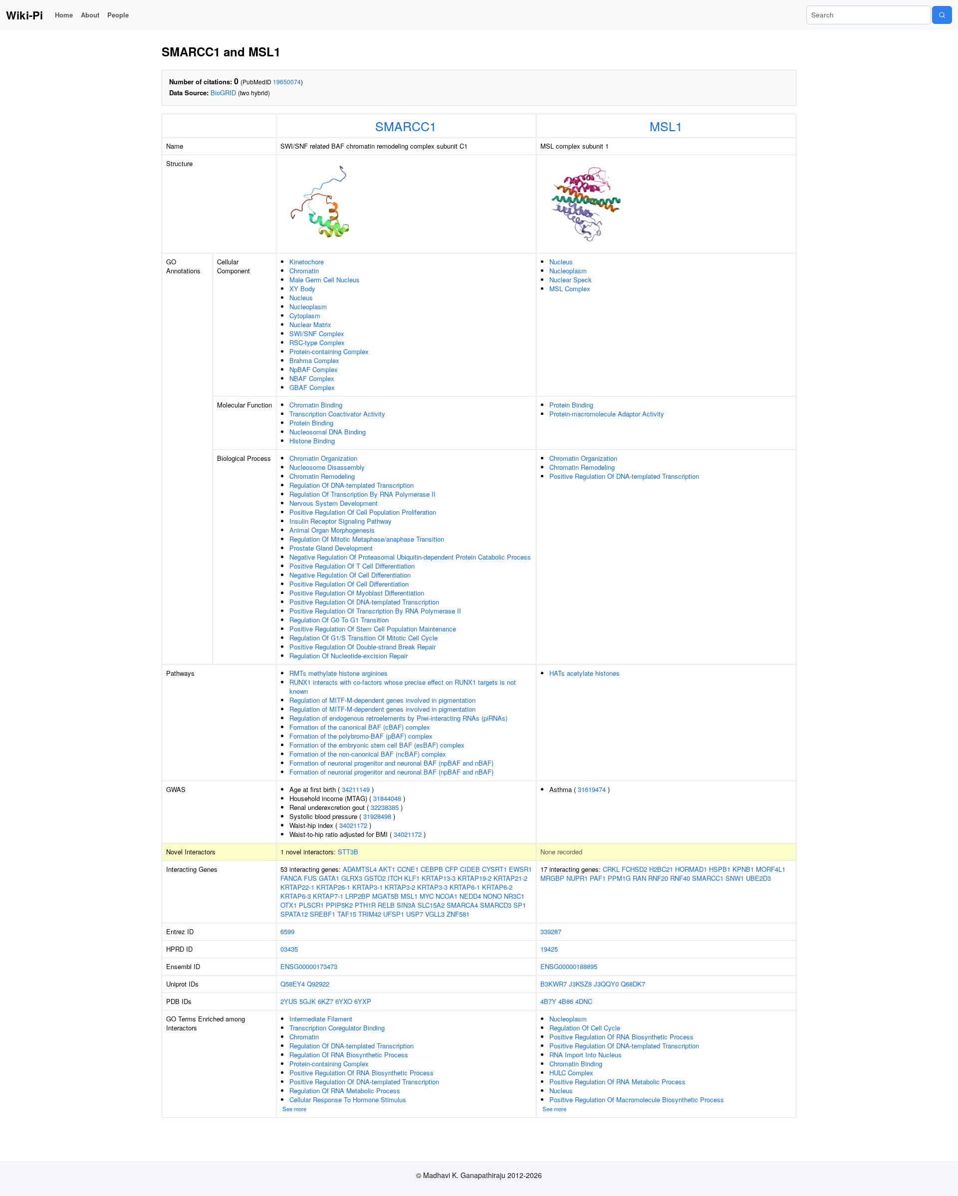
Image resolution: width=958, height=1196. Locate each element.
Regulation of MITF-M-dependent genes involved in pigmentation (382, 700)
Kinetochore (306, 261)
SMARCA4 (462, 905)
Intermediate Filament (320, 1018)
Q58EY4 (292, 984)
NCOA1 (447, 896)
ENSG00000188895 (568, 966)
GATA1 (329, 878)
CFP (451, 869)
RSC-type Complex (317, 342)
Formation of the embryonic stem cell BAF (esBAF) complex (377, 745)
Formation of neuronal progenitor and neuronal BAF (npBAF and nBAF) (391, 763)
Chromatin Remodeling (322, 476)
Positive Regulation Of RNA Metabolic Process (617, 1081)
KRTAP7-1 (328, 896)
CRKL (611, 869)
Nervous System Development (333, 503)
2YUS (288, 1001)
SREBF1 (322, 914)
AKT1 (387, 869)
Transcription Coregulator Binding (337, 1027)
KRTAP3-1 (367, 887)
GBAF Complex (312, 387)
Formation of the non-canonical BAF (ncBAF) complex (367, 754)
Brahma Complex (314, 360)
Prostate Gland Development (331, 548)
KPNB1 (743, 869)
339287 (550, 931)
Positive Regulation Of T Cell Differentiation (352, 566)
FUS (310, 878)
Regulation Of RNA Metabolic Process (344, 1090)
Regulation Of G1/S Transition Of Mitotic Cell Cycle (363, 637)
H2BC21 (661, 869)
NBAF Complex (311, 378)
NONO (492, 896)
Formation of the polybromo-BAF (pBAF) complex (361, 736)
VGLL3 (435, 914)
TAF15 (346, 914)
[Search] (942, 15)
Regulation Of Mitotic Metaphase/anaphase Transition (366, 539)
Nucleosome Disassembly (327, 467)
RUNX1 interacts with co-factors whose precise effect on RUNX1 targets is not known (402, 686)
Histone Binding (312, 440)
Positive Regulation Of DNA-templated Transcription (364, 601)
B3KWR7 (553, 984)
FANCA (291, 878)
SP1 (519, 905)
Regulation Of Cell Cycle (584, 1027)
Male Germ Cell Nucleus (324, 279)
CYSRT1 (494, 869)
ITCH (395, 878)
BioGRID (223, 92)
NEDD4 (470, 896)
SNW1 (734, 878)
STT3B (348, 851)
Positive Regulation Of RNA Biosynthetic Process (361, 1072)
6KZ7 (325, 1001)
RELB (386, 905)
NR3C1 (514, 896)
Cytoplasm (304, 315)
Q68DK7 (633, 984)
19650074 (287, 81)
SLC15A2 (431, 905)
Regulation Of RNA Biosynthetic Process (348, 1054)
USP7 (414, 914)
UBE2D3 (758, 878)
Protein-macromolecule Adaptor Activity (606, 413)
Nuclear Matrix (310, 324)
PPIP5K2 (339, 905)
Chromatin (304, 270)
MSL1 (666, 126)
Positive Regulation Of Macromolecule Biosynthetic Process (636, 1099)
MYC (427, 896)
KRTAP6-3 (295, 896)
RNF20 (658, 878)
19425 (549, 949)
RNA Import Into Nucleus (585, 1054)
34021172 (353, 825)
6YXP (362, 1001)
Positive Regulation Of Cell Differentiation (349, 584)
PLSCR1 (311, 905)
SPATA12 (294, 914)
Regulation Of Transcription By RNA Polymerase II (362, 494)
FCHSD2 (634, 869)
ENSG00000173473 (308, 966)
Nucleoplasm (308, 306)
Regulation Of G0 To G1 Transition (339, 619)
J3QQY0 (606, 984)
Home (64, 14)
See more (294, 1109)
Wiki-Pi (24, 15)
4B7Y (548, 1001)
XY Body (302, 288)
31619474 (592, 789)
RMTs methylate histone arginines (338, 673)
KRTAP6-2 (497, 887)
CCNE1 (408, 869)
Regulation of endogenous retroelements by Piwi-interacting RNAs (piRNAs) (398, 718)
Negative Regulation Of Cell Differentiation (350, 575)
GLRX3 (351, 878)
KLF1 (412, 878)
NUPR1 (577, 878)
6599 (287, 931)
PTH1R (365, 905)
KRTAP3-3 (432, 887)
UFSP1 (393, 914)
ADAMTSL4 (360, 869)
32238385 (385, 807)
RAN (639, 878)
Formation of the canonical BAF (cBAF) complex (359, 727)
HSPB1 (719, 869)
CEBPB (432, 869)
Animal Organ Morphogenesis (332, 530)
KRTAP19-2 (474, 878)
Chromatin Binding (315, 404)
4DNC (583, 1001)
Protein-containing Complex (329, 351)
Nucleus (301, 297)
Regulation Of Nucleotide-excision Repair (348, 655)
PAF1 (598, 878)
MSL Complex (569, 288)
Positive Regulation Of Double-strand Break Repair (362, 646)
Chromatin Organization (323, 458)
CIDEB (470, 869)
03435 (289, 949)
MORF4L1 (770, 869)
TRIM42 (369, 914)
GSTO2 (375, 878)
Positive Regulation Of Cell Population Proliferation (362, 512)
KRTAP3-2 (400, 887)
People (118, 14)
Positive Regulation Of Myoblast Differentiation (356, 593)
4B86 (565, 1001)
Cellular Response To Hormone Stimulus (347, 1099)
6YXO (343, 1001)
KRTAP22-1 (297, 887)
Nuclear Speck (570, 279)
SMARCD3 (495, 905)
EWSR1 (520, 869)
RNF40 (680, 878)
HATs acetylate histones (584, 673)
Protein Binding (311, 422)
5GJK (307, 1001)
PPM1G (619, 878)
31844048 (387, 798)
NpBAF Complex (313, 369)
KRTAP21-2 (510, 878)
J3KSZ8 (580, 984)
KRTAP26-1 (333, 887)
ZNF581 (458, 914)
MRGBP (552, 878)
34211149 (356, 789)
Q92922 (318, 984)
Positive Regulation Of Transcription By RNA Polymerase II (375, 610)
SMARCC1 (406, 126)
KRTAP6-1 (465, 887)
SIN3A (406, 905)
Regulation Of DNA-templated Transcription (351, 485)
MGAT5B (385, 896)
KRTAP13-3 (439, 878)
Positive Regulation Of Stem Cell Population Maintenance (372, 628)
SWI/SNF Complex (316, 333)
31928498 (377, 816)
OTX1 (288, 905)
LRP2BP (357, 896)
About (90, 14)
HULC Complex (571, 1072)
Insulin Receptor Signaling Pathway (340, 521)
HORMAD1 (691, 869)
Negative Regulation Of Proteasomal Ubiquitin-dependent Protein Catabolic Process (410, 557)
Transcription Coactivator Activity (337, 413)
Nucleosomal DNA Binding (327, 431)
